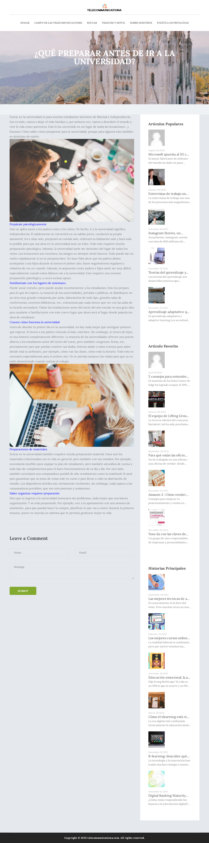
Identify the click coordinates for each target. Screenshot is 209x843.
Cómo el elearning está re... (168, 717)
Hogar (24, 22)
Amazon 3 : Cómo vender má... (167, 494)
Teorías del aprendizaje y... (168, 272)
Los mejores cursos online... (169, 638)
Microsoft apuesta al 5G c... (168, 154)
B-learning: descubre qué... (169, 756)
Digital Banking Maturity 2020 (167, 795)
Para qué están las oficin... (167, 455)
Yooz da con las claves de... (168, 534)
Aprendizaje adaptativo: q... (168, 312)
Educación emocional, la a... (169, 677)
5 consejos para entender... (168, 376)
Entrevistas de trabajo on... (168, 194)
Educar (92, 22)
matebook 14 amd (120, 474)
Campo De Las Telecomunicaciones (58, 22)
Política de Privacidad (173, 22)
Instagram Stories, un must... (164, 233)
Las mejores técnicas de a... (168, 599)
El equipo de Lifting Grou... (168, 416)
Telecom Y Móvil (113, 22)
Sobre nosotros (141, 22)
